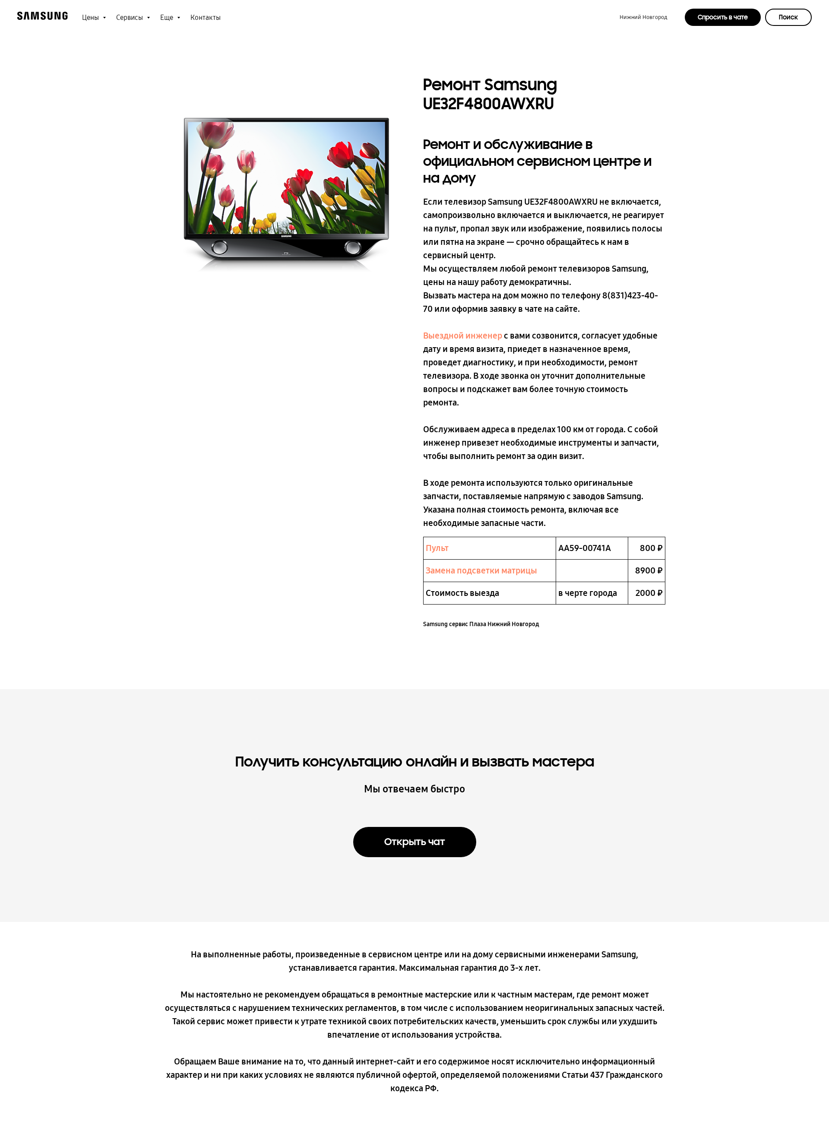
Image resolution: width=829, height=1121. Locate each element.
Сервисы (130, 17)
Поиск (788, 17)
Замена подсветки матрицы (481, 570)
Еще (167, 17)
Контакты (205, 17)
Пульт (437, 548)
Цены (91, 17)
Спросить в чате (723, 17)
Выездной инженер (462, 335)
